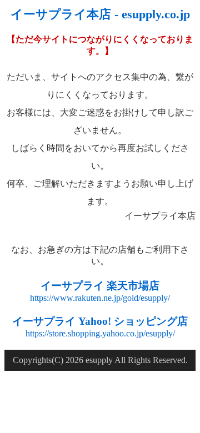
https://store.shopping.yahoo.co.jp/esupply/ (100, 333)
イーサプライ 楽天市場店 (100, 285)
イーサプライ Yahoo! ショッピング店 (100, 321)
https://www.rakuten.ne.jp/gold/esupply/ (100, 298)
